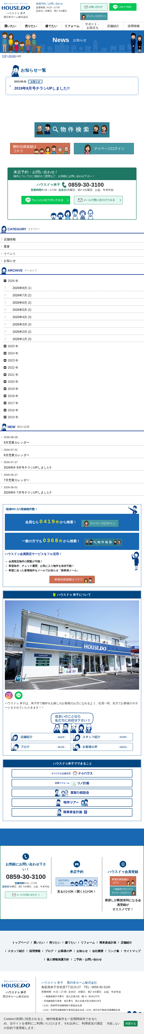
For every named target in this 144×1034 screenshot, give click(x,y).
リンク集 (113, 950)
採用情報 (134, 26)
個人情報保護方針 (58, 959)
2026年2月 (20, 331)
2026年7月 (20, 295)
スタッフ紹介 (16, 950)
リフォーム (72, 26)
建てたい (51, 26)
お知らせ (10, 260)
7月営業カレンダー (16, 480)
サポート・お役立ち (92, 26)
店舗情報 (10, 239)
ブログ (49, 950)
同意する (130, 1023)
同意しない (113, 1023)
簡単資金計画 (107, 942)
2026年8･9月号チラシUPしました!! (27, 467)
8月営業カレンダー (16, 455)
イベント (10, 253)
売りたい (31, 26)
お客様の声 (65, 950)
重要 (7, 246)
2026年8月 (20, 288)
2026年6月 (20, 302)
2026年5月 (20, 309)
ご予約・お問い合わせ (88, 959)
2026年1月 (20, 339)
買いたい (10, 26)
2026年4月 (20, 317)
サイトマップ (132, 950)
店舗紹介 (113, 26)
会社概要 (98, 950)
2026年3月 (20, 324)
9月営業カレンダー (16, 442)
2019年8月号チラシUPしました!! (42, 88)
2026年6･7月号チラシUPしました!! (27, 492)
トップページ (20, 942)
